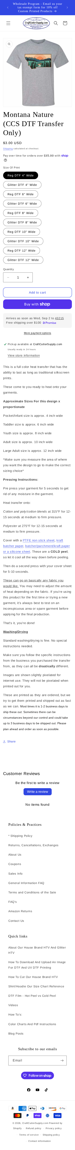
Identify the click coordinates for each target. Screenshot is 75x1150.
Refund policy (33, 1128)
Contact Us (16, 920)
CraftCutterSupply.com (35, 1123)
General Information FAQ (26, 883)
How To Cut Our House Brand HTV (33, 977)
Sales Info (15, 873)
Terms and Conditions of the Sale (32, 892)
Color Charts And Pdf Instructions (32, 1024)
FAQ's (12, 901)
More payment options (37, 333)
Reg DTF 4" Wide (21, 175)
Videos (13, 1005)
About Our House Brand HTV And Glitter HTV (37, 950)
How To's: (15, 1014)
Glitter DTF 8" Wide (22, 222)
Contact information (39, 1141)
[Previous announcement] (7, 7)
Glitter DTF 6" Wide (22, 203)
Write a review (37, 791)
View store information (24, 355)
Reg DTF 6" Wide (21, 194)
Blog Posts (16, 1033)
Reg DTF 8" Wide (21, 213)
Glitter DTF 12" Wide (23, 260)
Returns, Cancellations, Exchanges (33, 845)
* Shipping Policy (20, 835)
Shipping (8, 148)
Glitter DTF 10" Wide (23, 241)
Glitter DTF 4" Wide (22, 184)
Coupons (14, 864)
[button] (8, 23)
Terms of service (29, 1135)
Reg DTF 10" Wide (22, 231)
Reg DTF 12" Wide (22, 250)
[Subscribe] (61, 1060)
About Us (14, 854)
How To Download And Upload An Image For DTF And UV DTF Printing (37, 964)
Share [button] (11, 741)
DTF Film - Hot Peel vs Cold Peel (32, 995)
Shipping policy (51, 1135)
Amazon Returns (20, 911)
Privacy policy (54, 1128)
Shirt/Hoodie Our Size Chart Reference (36, 986)
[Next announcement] (67, 7)
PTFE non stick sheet (39, 540)
